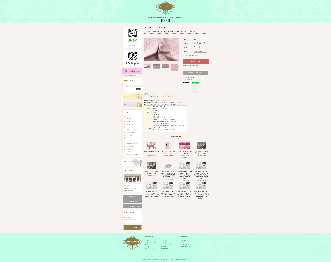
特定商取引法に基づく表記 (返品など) (191, 65)
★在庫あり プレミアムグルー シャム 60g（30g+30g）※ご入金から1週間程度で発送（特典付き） (151, 195)
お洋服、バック (130, 124)
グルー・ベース (130, 132)
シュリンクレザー (161, 27)
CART (165, 20)
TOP (145, 27)
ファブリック (130, 118)
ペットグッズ (130, 127)
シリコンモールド (148, 250)
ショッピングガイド (128, 217)
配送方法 (182, 242)
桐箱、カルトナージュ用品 (133, 129)
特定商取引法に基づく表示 (186, 246)
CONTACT (173, 20)
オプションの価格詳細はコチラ (190, 55)
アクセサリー (130, 135)
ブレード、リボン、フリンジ (133, 121)
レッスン (129, 151)
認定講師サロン (130, 146)
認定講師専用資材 (131, 149)
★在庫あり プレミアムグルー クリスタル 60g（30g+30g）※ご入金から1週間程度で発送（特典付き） (201, 175)
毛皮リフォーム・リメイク (133, 143)
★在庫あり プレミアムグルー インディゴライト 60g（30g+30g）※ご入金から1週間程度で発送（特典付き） (201, 195)
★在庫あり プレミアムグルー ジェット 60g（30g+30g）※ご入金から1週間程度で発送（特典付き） (184, 175)
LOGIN (158, 20)
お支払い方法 (183, 240)
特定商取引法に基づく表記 (130, 219)
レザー (128, 116)
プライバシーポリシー (185, 244)
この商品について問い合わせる (196, 72)
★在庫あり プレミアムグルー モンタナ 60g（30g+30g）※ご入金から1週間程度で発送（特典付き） (184, 195)
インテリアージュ (131, 140)
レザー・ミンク (151, 27)
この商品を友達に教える (190, 77)
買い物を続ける (188, 79)
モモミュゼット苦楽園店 (132, 154)
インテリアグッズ (131, 138)
